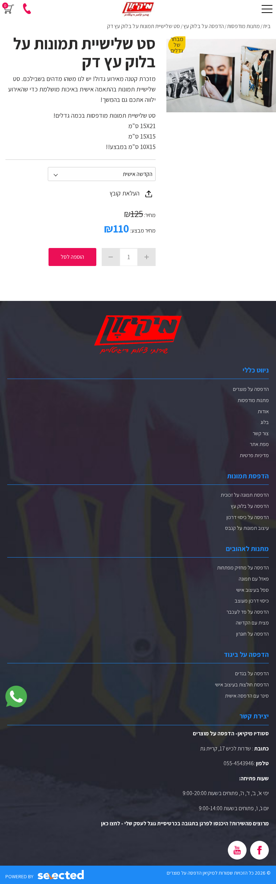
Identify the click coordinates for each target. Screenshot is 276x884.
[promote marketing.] (61, 874)
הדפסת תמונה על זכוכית (245, 494)
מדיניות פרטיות (254, 455)
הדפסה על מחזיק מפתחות (243, 567)
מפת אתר (259, 444)
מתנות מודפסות (253, 400)
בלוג (265, 422)
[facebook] (259, 850)
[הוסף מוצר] (147, 257)
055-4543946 (239, 763)
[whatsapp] (16, 696)
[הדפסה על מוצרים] (138, 9)
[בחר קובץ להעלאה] (149, 194)
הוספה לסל (72, 257)
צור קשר (261, 433)
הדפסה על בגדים (252, 673)
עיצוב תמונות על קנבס (247, 527)
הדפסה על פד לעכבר (247, 611)
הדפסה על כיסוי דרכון (247, 517)
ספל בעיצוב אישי (252, 589)
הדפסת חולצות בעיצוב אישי (242, 684)
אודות (263, 411)
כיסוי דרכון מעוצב (252, 600)
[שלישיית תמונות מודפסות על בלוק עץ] (221, 76)
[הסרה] (111, 257)
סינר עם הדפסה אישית (247, 695)
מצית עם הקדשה (252, 622)
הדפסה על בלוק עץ (250, 505)
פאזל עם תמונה (254, 578)
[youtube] (237, 850)
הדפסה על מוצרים (251, 388)
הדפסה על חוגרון (252, 633)
